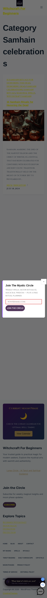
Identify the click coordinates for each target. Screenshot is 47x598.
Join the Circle (15, 308)
